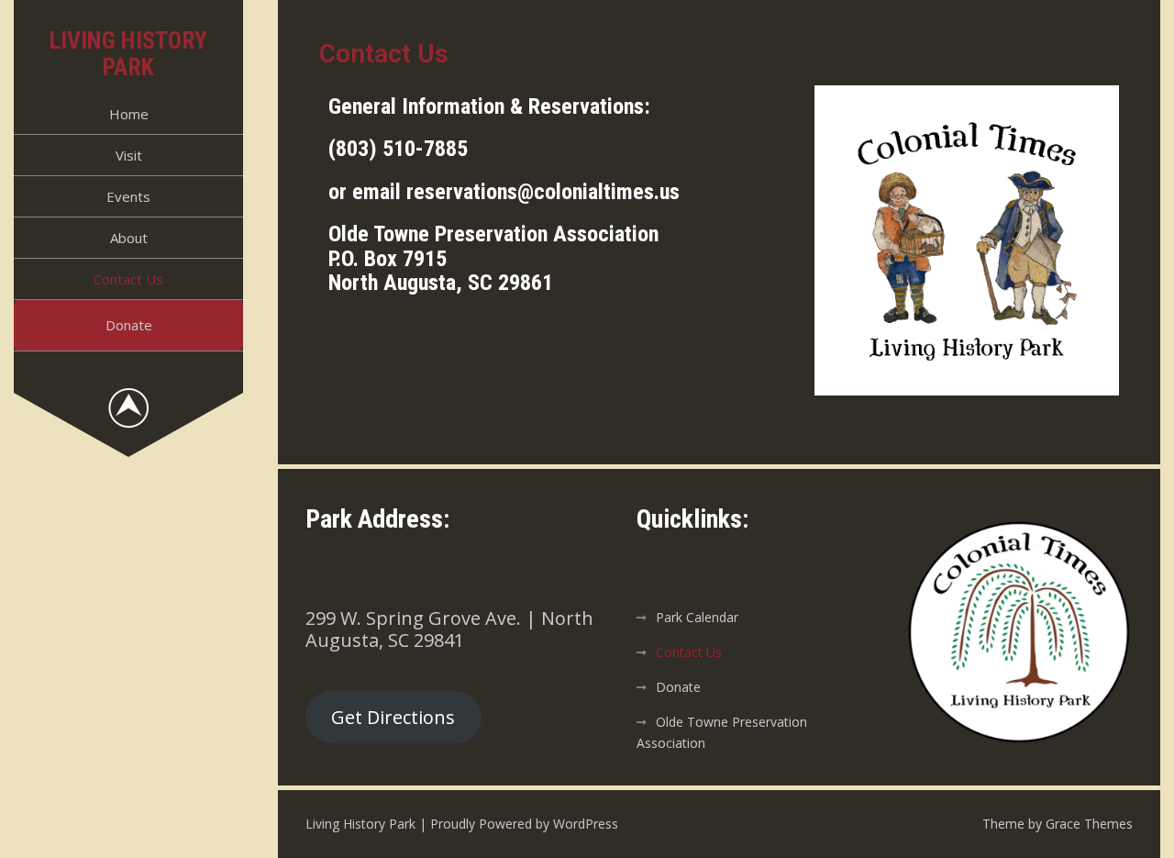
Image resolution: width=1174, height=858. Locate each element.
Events (128, 196)
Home (129, 114)
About (129, 237)
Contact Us (128, 279)
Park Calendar (697, 617)
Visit (129, 155)
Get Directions (393, 717)
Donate (128, 325)
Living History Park (128, 54)
